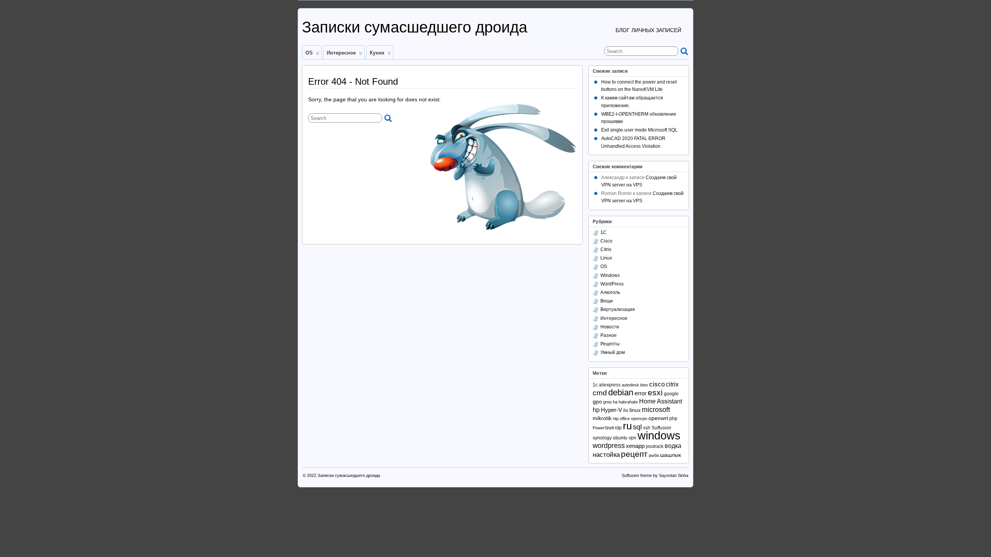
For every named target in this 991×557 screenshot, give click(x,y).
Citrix (605, 249)
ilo (625, 410)
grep (607, 402)
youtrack (655, 446)
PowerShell (603, 427)
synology (602, 438)
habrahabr (628, 402)
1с (595, 385)
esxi (655, 392)
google (671, 393)
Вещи (606, 301)
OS (309, 53)
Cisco (606, 241)
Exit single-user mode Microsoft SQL (639, 130)
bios (644, 385)
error (640, 393)
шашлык (670, 455)
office (625, 418)
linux (635, 410)
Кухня (377, 53)
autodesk (630, 385)
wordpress (609, 445)
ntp (616, 418)
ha (615, 402)
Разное (608, 335)
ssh (646, 428)
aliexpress (610, 385)
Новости (609, 327)
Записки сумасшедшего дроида (414, 27)
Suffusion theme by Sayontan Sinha (655, 475)
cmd (600, 393)
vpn (632, 438)
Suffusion (661, 428)
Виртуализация (617, 309)
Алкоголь (610, 292)
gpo (597, 401)
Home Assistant (660, 401)
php (673, 418)
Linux (606, 258)
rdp (618, 428)
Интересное (341, 53)
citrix (672, 384)
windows (659, 435)
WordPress (612, 284)
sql (637, 427)
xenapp (635, 446)
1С (603, 232)
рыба (654, 455)
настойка (606, 454)
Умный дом (612, 352)
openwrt (658, 418)
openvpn (639, 418)
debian (620, 392)
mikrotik (602, 418)
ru (627, 425)
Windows (610, 275)
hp (596, 409)
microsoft (656, 409)
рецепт (634, 453)
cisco (657, 384)
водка (673, 445)
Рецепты (610, 344)
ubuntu (620, 438)
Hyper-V (611, 410)
